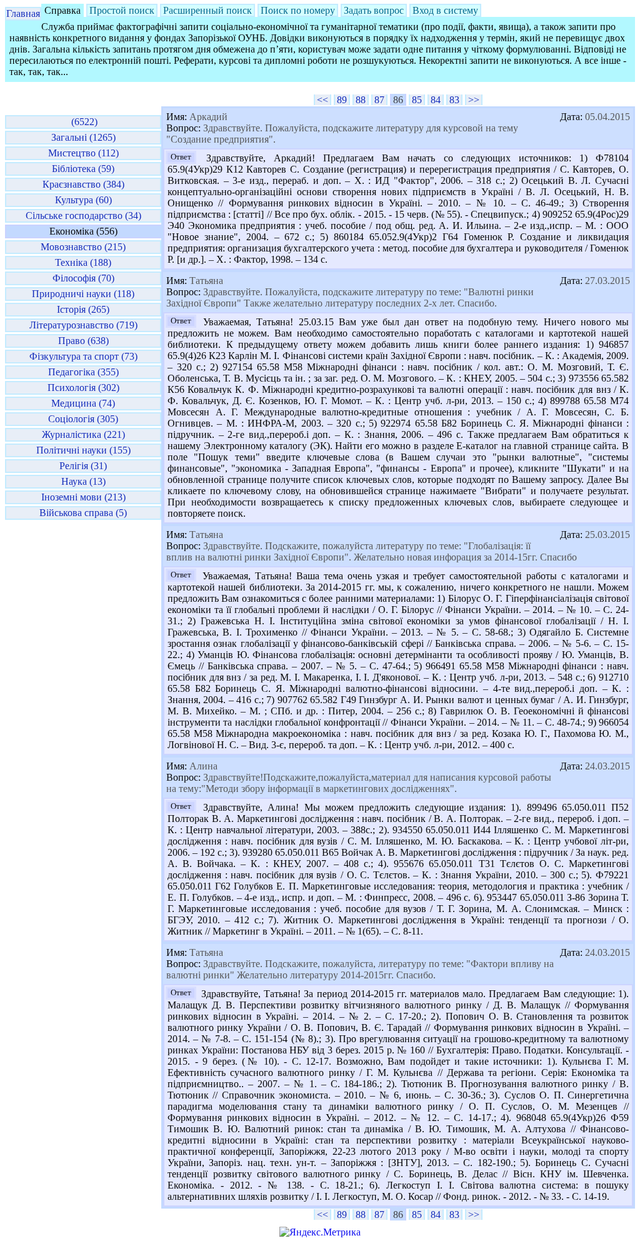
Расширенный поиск (207, 10)
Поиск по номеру (298, 10)
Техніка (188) (83, 262)
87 (379, 99)
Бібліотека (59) (83, 168)
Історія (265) (83, 309)
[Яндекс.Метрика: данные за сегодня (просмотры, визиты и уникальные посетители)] (320, 1232)
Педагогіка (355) (83, 372)
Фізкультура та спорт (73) (83, 356)
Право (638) (83, 340)
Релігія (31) (83, 465)
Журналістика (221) (83, 434)
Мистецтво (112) (83, 153)
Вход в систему (445, 10)
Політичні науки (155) (83, 450)
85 (417, 99)
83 (454, 99)
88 (361, 99)
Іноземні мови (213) (83, 497)
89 (342, 99)
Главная (23, 13)
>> (473, 99)
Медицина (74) (83, 403)
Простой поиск (121, 10)
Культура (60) (83, 200)
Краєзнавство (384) (83, 184)
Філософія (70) (83, 278)
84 (436, 99)
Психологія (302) (83, 387)
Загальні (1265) (83, 137)
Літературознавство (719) (83, 325)
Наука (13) (83, 481)
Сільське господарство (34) (83, 215)
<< (322, 99)
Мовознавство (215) (83, 246)
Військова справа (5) (83, 512)
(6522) (83, 121)
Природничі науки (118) (83, 293)
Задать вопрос (374, 10)
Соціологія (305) (83, 418)
